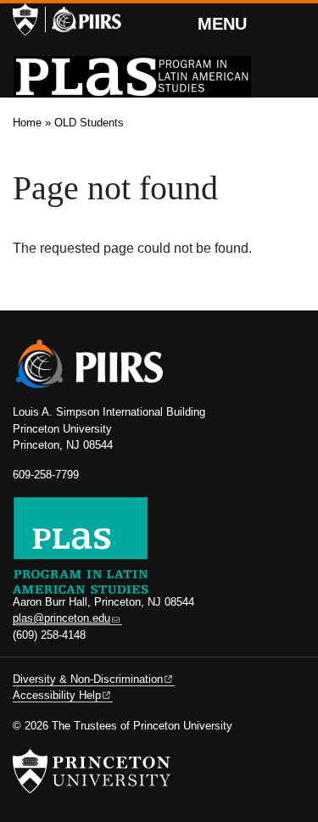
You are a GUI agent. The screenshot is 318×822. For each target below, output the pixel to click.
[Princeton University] (25, 19)
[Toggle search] (294, 21)
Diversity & (88, 679)
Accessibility (57, 695)
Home (27, 122)
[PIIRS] (83, 19)
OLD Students (89, 122)
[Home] (132, 77)
